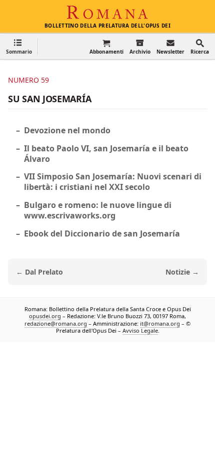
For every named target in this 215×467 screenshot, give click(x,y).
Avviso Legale (140, 330)
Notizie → (182, 272)
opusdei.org (45, 316)
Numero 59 (28, 80)
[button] (19, 46)
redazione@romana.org (55, 323)
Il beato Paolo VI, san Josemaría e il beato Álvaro (106, 153)
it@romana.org (160, 323)
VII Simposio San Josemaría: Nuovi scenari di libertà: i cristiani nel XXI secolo (113, 181)
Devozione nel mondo (67, 130)
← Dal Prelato (39, 272)
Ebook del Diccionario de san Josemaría (102, 233)
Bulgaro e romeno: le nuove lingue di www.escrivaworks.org (98, 210)
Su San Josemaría (49, 99)
